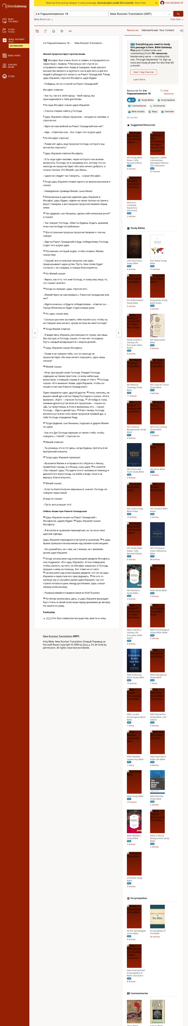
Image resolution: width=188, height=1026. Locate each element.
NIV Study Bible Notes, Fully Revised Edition (134, 160)
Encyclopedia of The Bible (158, 932)
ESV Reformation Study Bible (135, 301)
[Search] (178, 14)
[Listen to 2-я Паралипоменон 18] (70, 31)
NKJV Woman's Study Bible (134, 837)
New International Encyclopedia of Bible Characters (136, 973)
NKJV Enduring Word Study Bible (135, 676)
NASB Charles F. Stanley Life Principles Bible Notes (134, 344)
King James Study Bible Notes (158, 301)
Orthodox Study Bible (134, 879)
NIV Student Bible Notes (159, 510)
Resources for (139, 92)
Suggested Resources (143, 125)
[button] (171, 3)
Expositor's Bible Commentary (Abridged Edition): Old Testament (159, 161)
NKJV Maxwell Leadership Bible (135, 758)
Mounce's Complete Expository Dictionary (132, 206)
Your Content (166, 30)
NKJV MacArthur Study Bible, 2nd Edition (158, 717)
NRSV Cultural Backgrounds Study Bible (159, 838)
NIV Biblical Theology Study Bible (134, 387)
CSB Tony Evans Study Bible (134, 262)
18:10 (49, 618)
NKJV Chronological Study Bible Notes (159, 631)
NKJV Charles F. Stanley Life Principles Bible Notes (134, 634)
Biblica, (86, 644)
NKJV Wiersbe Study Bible (156, 797)
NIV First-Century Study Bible (158, 428)
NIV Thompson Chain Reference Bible (158, 551)
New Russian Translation (57, 636)
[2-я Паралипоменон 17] (35, 333)
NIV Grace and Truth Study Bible (135, 470)
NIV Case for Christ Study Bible (159, 386)
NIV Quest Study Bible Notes (135, 510)
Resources (133, 30)
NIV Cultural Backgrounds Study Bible (136, 430)
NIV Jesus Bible (157, 469)
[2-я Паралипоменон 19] (118, 333)
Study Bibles (138, 228)
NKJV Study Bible (135, 796)
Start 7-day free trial (144, 72)
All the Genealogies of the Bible (136, 932)
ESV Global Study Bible (158, 262)
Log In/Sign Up (174, 2)
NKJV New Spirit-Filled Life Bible (158, 758)
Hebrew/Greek (150, 30)
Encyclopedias (139, 898)
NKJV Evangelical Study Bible (158, 676)
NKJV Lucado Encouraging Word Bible (136, 717)
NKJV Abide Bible (158, 590)
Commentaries (139, 993)
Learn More (139, 79)
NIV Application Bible (157, 341)
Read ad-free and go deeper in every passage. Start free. (96, 2)
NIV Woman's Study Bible (133, 591)
